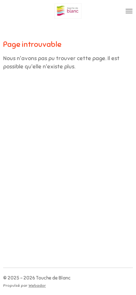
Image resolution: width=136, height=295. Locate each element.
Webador (37, 285)
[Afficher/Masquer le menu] (129, 11)
